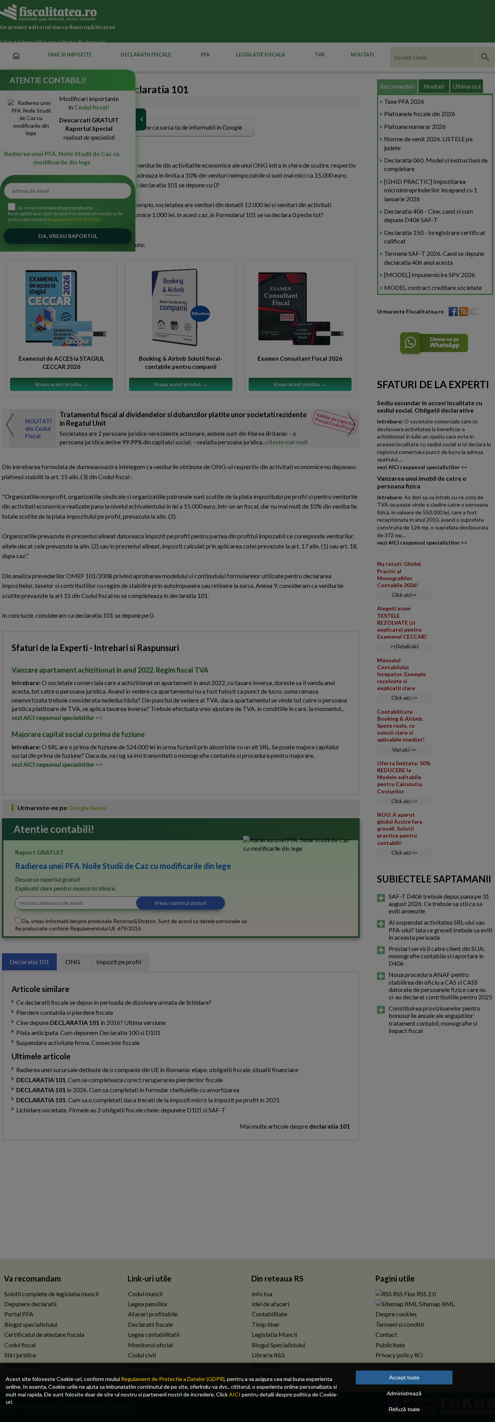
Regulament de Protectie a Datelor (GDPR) (173, 1379)
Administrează (404, 1393)
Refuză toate (404, 1409)
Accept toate (404, 1377)
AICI (235, 1394)
